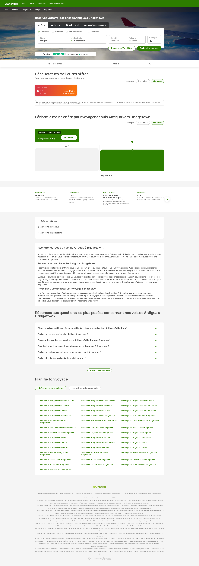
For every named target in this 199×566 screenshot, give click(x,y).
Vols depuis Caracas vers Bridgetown (137, 428)
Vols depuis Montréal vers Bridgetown (56, 469)
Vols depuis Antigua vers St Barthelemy (97, 401)
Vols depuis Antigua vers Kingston (136, 433)
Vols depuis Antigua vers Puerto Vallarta (97, 442)
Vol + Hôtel (41, 4)
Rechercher (69, 137)
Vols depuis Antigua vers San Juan (95, 411)
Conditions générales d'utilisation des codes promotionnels (142, 493)
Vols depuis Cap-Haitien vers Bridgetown (139, 452)
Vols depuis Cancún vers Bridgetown (96, 464)
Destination (78, 38)
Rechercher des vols (149, 48)
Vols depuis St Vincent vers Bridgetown (97, 415)
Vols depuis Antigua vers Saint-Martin (137, 401)
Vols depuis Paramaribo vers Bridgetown (57, 433)
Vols (23, 4)
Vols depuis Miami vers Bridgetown (95, 460)
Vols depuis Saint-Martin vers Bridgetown (58, 428)
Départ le (114, 38)
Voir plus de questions (101, 370)
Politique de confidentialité (84, 493)
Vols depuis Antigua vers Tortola (53, 411)
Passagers (153, 38)
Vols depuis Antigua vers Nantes (54, 447)
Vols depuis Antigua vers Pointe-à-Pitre (57, 401)
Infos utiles (117, 64)
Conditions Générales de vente (48, 493)
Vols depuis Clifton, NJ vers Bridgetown (138, 464)
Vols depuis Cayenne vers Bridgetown (96, 433)
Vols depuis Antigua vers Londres (94, 447)
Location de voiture (56, 4)
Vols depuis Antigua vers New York (95, 438)
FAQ (149, 64)
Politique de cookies (66, 493)
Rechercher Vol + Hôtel (121, 48)
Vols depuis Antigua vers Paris (134, 447)
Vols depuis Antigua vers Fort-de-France (139, 406)
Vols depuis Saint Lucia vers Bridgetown (138, 415)
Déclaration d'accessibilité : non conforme (108, 493)
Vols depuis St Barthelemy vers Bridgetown (140, 420)
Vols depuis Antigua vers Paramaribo (55, 415)
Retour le (132, 38)
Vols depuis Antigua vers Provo (134, 442)
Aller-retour (143, 81)
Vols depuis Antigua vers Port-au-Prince (138, 411)
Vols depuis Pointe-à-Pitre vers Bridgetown (99, 420)
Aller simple (157, 81)
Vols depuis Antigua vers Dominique (96, 406)
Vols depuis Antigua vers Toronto (54, 442)
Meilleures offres (55, 64)
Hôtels (31, 4)
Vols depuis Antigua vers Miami (53, 438)
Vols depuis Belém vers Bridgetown (55, 464)
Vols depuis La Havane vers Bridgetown (138, 460)
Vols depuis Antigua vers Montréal (136, 438)
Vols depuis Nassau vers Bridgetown (55, 460)
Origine (42, 38)
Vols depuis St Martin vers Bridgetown (96, 428)
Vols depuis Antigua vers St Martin (54, 406)
